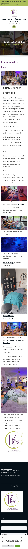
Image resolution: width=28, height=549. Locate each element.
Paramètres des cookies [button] (8, 545)
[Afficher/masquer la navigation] (14, 26)
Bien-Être (6, 343)
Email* (2, 519)
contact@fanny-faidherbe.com (7, 1)
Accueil (9, 44)
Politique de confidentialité (6, 469)
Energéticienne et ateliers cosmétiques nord (10, 470)
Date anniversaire (5, 532)
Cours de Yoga (8, 263)
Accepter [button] (18, 545)
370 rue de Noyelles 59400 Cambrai (12, 475)
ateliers (21, 205)
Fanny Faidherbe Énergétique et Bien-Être (14, 20)
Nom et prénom (4, 525)
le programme (13, 126)
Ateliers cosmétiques (13, 340)
